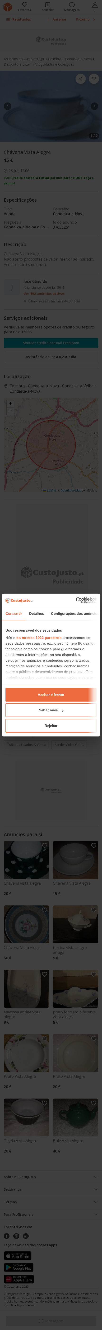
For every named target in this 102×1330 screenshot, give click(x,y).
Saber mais (48, 710)
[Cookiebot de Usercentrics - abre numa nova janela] (76, 600)
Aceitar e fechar (51, 694)
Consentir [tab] (13, 613)
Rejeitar (51, 725)
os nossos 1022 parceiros (38, 638)
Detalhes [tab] (36, 613)
